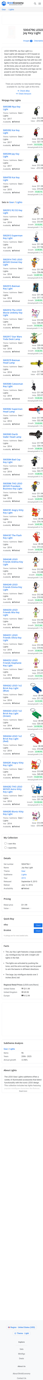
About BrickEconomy (21, 1373)
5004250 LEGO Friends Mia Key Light (11, 612)
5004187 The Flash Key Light (12, 536)
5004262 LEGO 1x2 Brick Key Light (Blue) (12, 688)
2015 (9, 189)
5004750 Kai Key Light (11, 178)
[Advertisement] (23, 19)
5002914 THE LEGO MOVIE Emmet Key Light (12, 262)
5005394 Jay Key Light (11, 155)
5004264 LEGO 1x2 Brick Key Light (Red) (12, 739)
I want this (12, 848)
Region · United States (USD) (23, 1327)
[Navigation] (37, 3)
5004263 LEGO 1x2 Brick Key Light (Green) (12, 713)
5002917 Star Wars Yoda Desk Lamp (12, 338)
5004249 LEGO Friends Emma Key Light (12, 587)
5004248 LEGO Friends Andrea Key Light (13, 562)
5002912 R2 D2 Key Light (12, 211)
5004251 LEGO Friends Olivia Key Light (12, 638)
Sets (21, 1349)
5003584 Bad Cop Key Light (11, 461)
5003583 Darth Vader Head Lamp (12, 435)
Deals (21, 1358)
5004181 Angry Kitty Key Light (13, 511)
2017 (9, 119)
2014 (9, 222)
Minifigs (21, 1354)
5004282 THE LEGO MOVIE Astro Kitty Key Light (12, 789)
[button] (9, 908)
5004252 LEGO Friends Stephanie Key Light (12, 663)
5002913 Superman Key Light (12, 237)
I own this (12, 844)
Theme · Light (23, 1333)
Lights (11, 9)
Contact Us (21, 1378)
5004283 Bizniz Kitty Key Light (13, 813)
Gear (4, 9)
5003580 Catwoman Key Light (13, 385)
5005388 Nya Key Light (11, 108)
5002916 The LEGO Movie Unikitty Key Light (12, 313)
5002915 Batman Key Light (11, 287)
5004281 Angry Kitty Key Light (13, 764)
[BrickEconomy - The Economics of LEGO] (12, 3)
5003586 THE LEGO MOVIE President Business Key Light (12, 486)
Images (26, 41)
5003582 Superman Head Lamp (12, 410)
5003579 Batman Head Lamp (11, 361)
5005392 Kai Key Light (11, 131)
